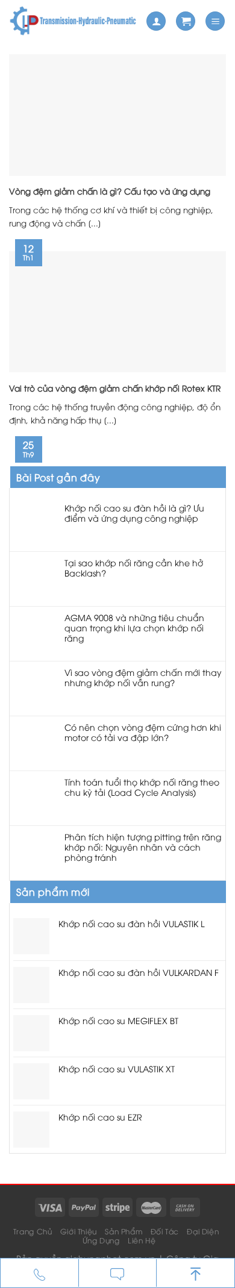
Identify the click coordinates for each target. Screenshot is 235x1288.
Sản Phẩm (123, 1231)
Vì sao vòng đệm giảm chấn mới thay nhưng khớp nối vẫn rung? (143, 677)
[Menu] (215, 21)
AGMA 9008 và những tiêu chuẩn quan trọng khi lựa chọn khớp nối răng (134, 628)
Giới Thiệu (78, 1231)
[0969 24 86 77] (39, 1273)
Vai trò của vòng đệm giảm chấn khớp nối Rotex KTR (115, 388)
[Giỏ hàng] (185, 21)
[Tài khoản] (156, 21)
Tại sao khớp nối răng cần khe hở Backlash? (133, 568)
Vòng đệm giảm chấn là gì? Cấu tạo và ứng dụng (109, 191)
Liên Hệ (141, 1240)
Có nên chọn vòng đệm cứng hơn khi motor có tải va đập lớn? (142, 732)
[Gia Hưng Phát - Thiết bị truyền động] (73, 21)
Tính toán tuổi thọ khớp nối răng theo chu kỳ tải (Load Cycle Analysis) (141, 787)
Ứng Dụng (101, 1240)
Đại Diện (203, 1231)
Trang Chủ (32, 1231)
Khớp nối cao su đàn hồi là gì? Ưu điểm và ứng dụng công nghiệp (134, 513)
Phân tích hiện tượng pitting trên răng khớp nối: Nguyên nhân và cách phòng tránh (142, 847)
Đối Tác (165, 1231)
